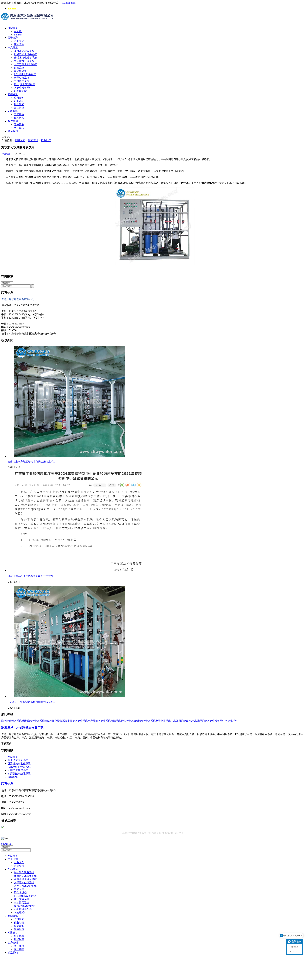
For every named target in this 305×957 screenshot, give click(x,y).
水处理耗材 (20, 91)
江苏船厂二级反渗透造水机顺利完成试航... (31, 702)
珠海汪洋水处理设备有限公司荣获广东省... (31, 576)
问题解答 (13, 111)
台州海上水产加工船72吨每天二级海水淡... (31, 461)
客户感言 (19, 127)
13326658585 (69, 2)
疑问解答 (19, 114)
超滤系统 (19, 67)
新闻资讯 (13, 94)
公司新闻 (19, 97)
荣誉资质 (19, 44)
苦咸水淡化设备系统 (25, 57)
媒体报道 (19, 107)
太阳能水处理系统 (24, 61)
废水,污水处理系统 (24, 84)
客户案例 (13, 121)
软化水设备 (20, 71)
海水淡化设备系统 (24, 51)
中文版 (18, 31)
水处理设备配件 (23, 87)
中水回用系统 (21, 81)
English (12, 8)
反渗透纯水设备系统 (25, 54)
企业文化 (19, 41)
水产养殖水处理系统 (25, 64)
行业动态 (19, 101)
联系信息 (7, 783)
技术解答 (19, 117)
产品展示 (13, 47)
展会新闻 (19, 104)
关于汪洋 (13, 37)
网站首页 (13, 28)
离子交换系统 (21, 77)
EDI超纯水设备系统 (25, 74)
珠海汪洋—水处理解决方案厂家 (22, 727)
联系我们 (13, 131)
